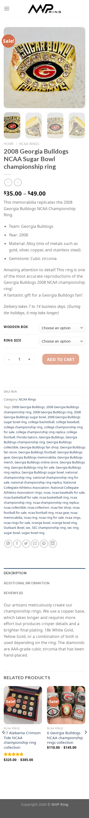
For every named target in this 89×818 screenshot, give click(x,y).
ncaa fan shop (61, 507)
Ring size (12, 340)
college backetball (41, 422)
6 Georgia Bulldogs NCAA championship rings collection (65, 738)
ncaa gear (62, 512)
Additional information (27, 583)
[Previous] (11, 67)
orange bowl (41, 522)
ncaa (47, 492)
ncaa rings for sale (17, 522)
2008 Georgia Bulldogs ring (52, 412)
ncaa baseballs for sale (68, 492)
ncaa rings (72, 517)
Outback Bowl (14, 527)
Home (9, 143)
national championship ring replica (36, 482)
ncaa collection (38, 507)
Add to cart (60, 359)
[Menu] (7, 8)
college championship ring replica (40, 432)
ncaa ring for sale (51, 517)
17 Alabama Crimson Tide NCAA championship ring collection (22, 740)
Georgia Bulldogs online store (36, 462)
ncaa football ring (41, 512)
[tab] (44, 573)
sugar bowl (12, 533)
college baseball (67, 422)
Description (15, 573)
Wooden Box (16, 327)
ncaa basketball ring (54, 497)
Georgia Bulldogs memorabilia (33, 457)
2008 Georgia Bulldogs (28, 407)
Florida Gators (27, 437)
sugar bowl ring (33, 533)
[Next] (77, 67)
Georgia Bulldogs (51, 437)
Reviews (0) (13, 593)
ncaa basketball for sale (21, 497)
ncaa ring (30, 517)
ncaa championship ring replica (56, 502)
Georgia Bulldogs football (37, 452)
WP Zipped (52, 809)
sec (28, 527)
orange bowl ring (64, 522)
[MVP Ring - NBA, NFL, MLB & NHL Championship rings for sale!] (44, 8)
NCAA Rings (29, 143)
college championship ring (23, 427)
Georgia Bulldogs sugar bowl (43, 472)
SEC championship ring (49, 527)
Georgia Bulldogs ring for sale (32, 467)
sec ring (73, 527)
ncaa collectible (15, 507)
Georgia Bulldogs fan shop (39, 447)
